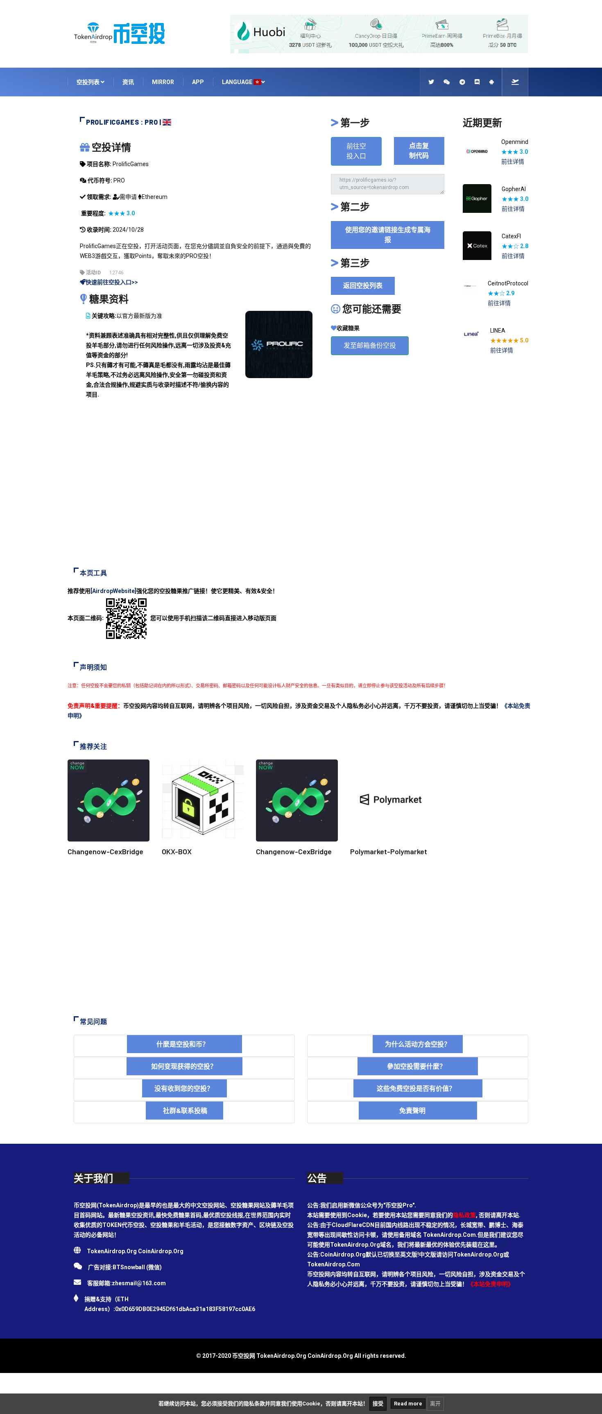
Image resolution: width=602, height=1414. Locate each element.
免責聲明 (418, 1110)
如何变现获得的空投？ (184, 1066)
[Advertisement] (301, 489)
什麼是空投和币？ (184, 1044)
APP (198, 82)
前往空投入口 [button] (356, 151)
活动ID (93, 273)
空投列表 (89, 82)
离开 (435, 1403)
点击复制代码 (419, 151)
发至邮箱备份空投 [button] (370, 345)
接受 (378, 1403)
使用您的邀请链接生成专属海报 (387, 235)
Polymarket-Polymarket (388, 851)
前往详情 (512, 161)
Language (237, 82)
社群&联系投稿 (184, 1110)
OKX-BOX (177, 851)
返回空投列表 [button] (362, 286)
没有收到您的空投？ (184, 1088)
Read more (408, 1403)
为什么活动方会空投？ (417, 1044)
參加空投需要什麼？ (418, 1066)
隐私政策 (464, 1215)
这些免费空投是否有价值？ (418, 1088)
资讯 (128, 82)
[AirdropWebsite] (113, 591)
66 (503, 1244)
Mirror (163, 82)
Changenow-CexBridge (105, 851)
